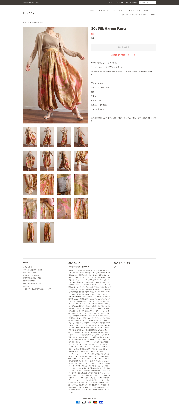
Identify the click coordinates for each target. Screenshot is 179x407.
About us (104, 10)
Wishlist (149, 10)
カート (121, 3)
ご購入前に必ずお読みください (133, 15)
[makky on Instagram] (115, 267)
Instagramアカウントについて (78, 267)
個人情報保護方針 (29, 281)
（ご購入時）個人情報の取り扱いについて (37, 289)
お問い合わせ (131, 3)
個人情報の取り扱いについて (32, 283)
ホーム (25, 23)
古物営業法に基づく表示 (31, 275)
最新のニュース (74, 263)
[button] (85, 75)
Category (133, 10)
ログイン (111, 3)
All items (118, 10)
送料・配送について (29, 272)
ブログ (153, 15)
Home (92, 10)
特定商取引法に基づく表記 (32, 278)
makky (28, 13)
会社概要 (26, 286)
